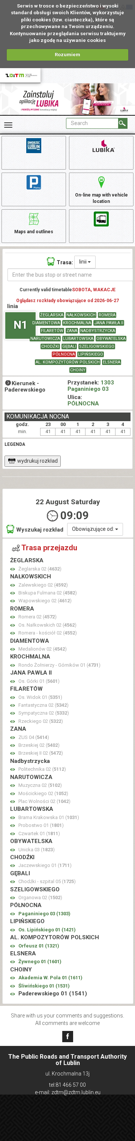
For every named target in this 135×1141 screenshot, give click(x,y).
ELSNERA (111, 362)
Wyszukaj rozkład (39, 529)
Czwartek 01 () (39, 833)
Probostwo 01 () (41, 825)
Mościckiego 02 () (43, 793)
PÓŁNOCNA (63, 354)
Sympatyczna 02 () (43, 713)
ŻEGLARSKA (51, 315)
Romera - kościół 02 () (47, 633)
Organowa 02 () (40, 897)
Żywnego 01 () (40, 961)
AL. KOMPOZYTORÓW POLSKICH (68, 362)
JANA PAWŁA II (108, 322)
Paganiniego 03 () (44, 913)
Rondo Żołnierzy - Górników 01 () (59, 665)
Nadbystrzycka (97, 330)
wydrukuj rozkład (37, 461)
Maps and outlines (33, 231)
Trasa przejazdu (49, 547)
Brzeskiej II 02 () (40, 753)
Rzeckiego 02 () (40, 721)
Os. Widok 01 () (40, 697)
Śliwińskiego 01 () (44, 986)
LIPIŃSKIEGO (90, 354)
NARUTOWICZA (45, 338)
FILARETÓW (52, 330)
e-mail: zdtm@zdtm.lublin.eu (67, 1092)
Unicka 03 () (36, 849)
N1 (21, 324)
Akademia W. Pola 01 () (50, 977)
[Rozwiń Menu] (8, 125)
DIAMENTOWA (46, 322)
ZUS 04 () (33, 737)
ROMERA (107, 315)
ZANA (71, 330)
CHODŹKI (50, 346)
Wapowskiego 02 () (45, 600)
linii (83, 262)
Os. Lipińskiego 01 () (47, 929)
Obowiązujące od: (93, 529)
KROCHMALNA (77, 322)
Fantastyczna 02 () (43, 705)
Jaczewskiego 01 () (45, 865)
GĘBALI (69, 346)
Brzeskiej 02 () (39, 745)
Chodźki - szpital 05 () (47, 881)
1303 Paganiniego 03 (91, 385)
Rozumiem (67, 54)
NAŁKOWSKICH (81, 315)
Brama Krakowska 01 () (48, 817)
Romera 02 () (37, 617)
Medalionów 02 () (42, 649)
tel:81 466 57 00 (67, 1085)
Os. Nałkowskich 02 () (47, 625)
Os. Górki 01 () (39, 681)
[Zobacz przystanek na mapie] (12, 569)
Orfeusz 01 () (38, 946)
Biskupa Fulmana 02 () (47, 593)
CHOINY (78, 370)
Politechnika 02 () (42, 769)
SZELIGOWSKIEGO (96, 346)
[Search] (123, 123)
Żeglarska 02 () (40, 569)
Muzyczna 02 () (40, 785)
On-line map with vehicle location (101, 198)
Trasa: (65, 262)
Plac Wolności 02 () (44, 801)
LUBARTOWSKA (78, 338)
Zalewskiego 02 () (43, 585)
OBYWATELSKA (111, 338)
